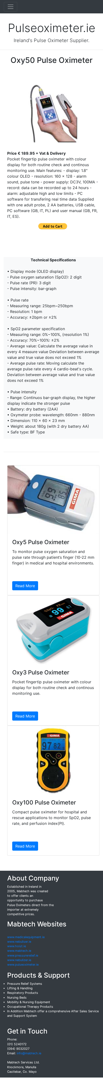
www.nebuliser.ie (19, 941)
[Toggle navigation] (10, 6)
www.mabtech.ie (19, 950)
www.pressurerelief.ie (22, 955)
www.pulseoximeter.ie (23, 964)
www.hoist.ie (16, 946)
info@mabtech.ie (29, 1053)
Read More (25, 585)
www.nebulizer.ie (19, 960)
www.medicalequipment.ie (26, 937)
